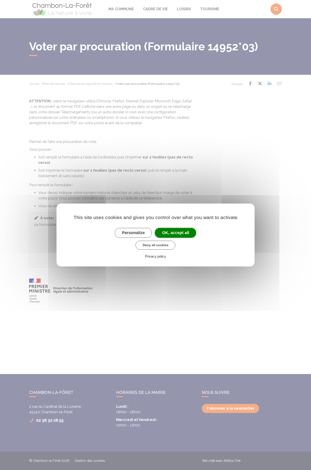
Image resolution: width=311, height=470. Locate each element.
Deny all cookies (155, 245)
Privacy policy (155, 256)
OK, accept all (175, 232)
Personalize (133, 232)
